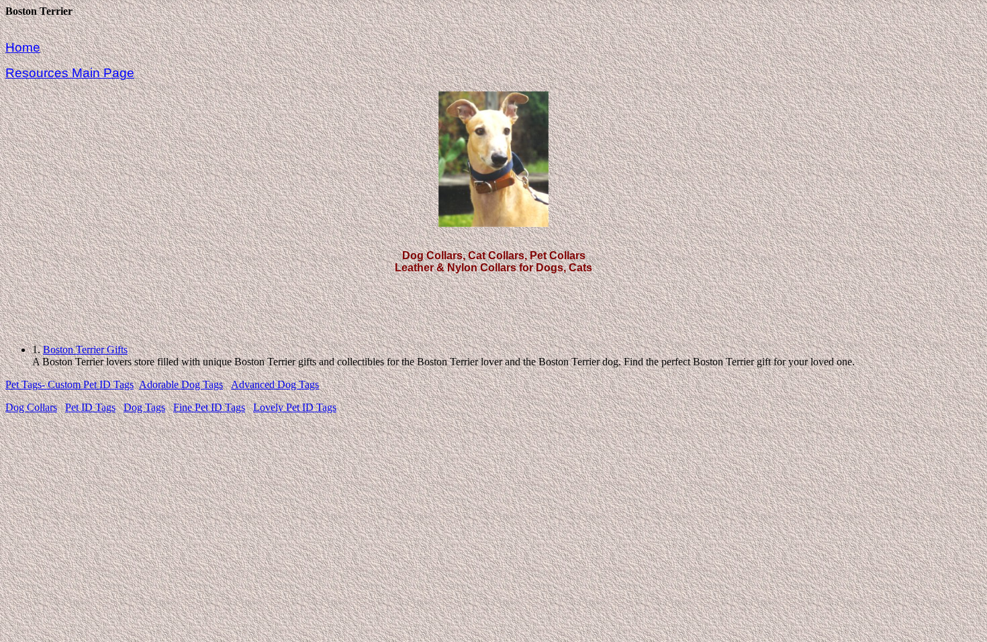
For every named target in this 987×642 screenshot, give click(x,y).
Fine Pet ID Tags (209, 407)
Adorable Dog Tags (181, 384)
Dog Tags (144, 407)
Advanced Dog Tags (275, 384)
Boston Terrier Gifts (85, 349)
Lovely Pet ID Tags (294, 407)
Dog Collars (31, 407)
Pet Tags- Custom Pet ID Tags (69, 384)
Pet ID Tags (90, 407)
